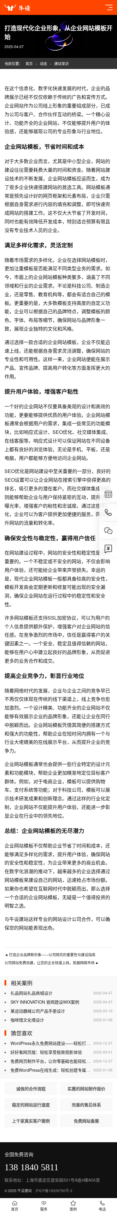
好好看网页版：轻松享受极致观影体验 (46, 1052)
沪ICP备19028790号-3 (53, 1190)
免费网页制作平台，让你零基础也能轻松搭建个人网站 (60, 1061)
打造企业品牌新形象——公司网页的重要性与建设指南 (49, 954)
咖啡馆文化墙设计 (27, 1020)
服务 (43, 1209)
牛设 (14, 919)
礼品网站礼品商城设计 (31, 993)
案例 (73, 1209)
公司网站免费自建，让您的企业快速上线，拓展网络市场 (51, 962)
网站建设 (38, 471)
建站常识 (61, 63)
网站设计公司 (66, 919)
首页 (29, 63)
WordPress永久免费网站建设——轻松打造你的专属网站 (63, 1043)
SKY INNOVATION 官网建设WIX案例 (44, 1002)
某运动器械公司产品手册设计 (37, 1011)
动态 (43, 63)
